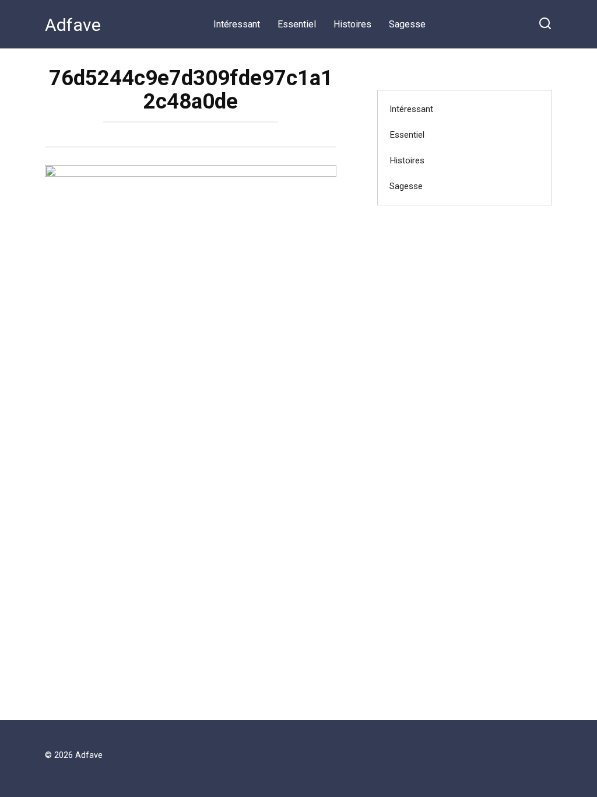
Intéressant (236, 24)
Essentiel (297, 24)
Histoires (352, 24)
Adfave (73, 25)
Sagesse (407, 24)
